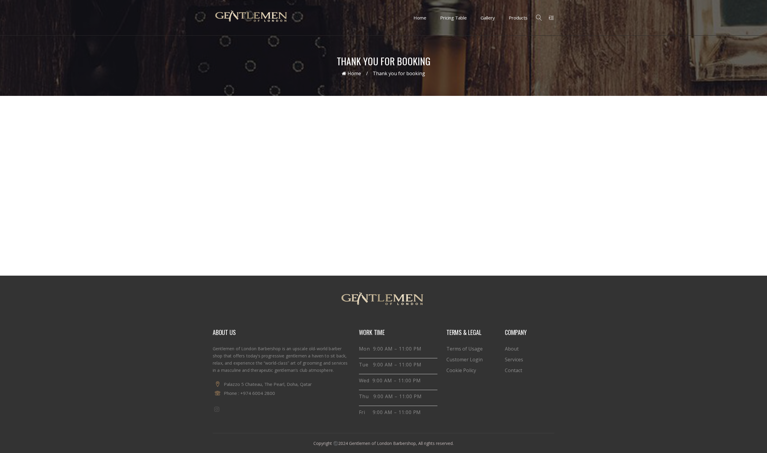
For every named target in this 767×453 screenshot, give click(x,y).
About (512, 348)
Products (518, 18)
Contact (513, 370)
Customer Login (464, 359)
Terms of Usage (464, 348)
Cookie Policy (461, 370)
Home (419, 18)
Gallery (488, 18)
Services (514, 359)
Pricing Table (453, 18)
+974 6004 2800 (257, 393)
